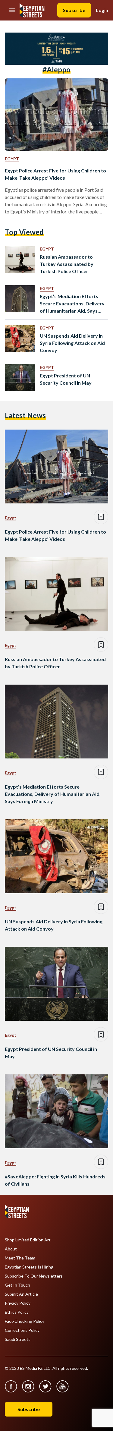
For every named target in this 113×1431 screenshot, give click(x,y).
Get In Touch (17, 1285)
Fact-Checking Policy (24, 1321)
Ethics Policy (17, 1312)
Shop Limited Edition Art (28, 1239)
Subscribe (74, 10)
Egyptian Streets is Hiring (29, 1267)
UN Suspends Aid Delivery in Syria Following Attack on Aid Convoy (72, 343)
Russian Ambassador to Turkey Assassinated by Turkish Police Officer (66, 264)
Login (102, 10)
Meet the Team (20, 1258)
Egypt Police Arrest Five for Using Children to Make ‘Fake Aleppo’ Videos (55, 174)
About (11, 1249)
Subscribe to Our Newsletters (34, 1276)
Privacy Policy (17, 1303)
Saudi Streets (17, 1339)
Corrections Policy (22, 1330)
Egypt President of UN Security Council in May (66, 379)
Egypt (12, 158)
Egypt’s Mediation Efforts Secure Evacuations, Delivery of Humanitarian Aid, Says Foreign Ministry (72, 303)
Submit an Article (21, 1294)
